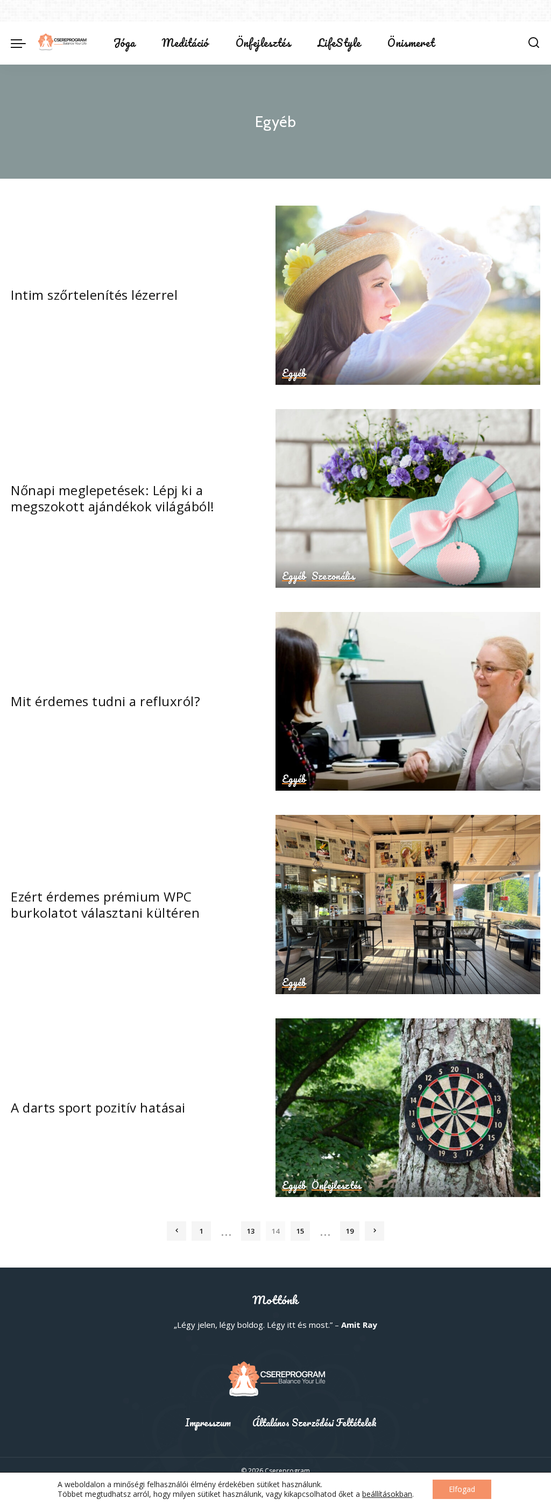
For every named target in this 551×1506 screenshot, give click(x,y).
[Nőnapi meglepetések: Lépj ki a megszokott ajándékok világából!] (408, 498)
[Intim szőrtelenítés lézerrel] (408, 295)
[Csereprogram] (62, 43)
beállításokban (387, 1494)
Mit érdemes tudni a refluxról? (105, 701)
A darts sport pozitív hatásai (98, 1107)
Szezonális (333, 576)
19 (349, 1231)
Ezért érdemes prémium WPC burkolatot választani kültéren (105, 904)
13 (250, 1231)
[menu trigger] (24, 43)
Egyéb (294, 373)
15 (300, 1231)
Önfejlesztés (337, 1186)
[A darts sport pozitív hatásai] (408, 1107)
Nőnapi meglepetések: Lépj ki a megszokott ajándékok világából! (113, 498)
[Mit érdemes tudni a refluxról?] (408, 701)
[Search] (533, 43)
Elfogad (462, 1489)
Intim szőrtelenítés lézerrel (94, 295)
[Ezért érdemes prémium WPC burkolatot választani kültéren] (408, 904)
